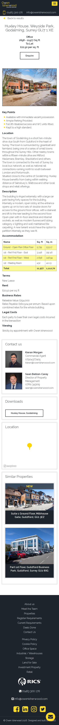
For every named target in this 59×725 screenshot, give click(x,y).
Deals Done (29, 627)
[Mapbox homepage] (9, 466)
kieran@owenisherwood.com (40, 362)
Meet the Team (29, 608)
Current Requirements (29, 622)
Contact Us (29, 632)
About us (29, 604)
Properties (29, 613)
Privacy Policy (29, 639)
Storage (29, 658)
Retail (30, 672)
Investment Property (29, 667)
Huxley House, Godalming (24, 413)
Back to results (15, 18)
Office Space (29, 648)
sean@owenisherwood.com (39, 388)
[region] (29, 450)
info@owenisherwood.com (41, 12)
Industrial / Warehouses (30, 653)
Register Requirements (29, 618)
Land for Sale (29, 662)
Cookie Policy (29, 644)
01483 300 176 (14, 12)
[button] (54, 4)
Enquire (30, 55)
